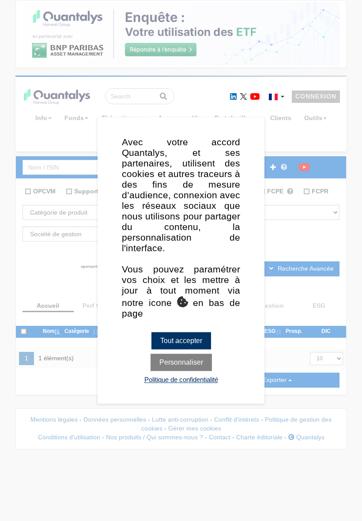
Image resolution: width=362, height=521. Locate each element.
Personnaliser (181, 362)
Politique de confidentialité (181, 380)
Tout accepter (181, 340)
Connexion (315, 96)
